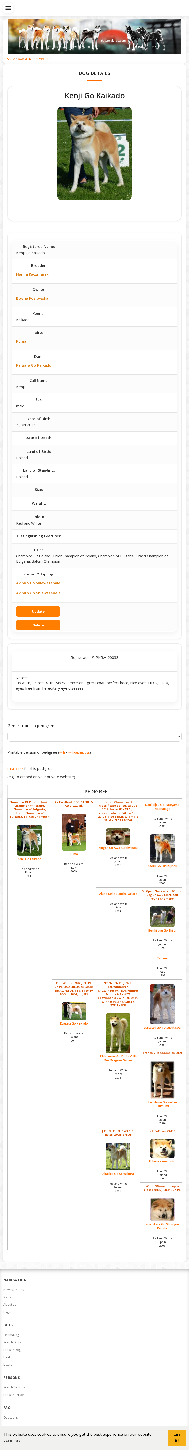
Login (7, 1312)
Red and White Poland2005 (162, 1174)
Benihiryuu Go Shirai (162, 930)
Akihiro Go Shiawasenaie (38, 582)
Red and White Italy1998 (162, 971)
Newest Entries (13, 1290)
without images (79, 752)
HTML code (15, 769)
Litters (7, 1364)
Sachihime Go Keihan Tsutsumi (162, 1104)
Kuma (21, 341)
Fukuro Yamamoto (162, 1161)
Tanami (162, 958)
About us (9, 1304)
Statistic (8, 1297)
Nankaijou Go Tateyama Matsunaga (162, 807)
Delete (38, 625)
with (62, 752)
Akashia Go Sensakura (118, 1174)
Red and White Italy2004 (118, 907)
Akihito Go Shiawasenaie (38, 592)
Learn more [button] (12, 1440)
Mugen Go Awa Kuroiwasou (118, 848)
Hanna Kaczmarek (32, 274)
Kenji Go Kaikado (29, 859)
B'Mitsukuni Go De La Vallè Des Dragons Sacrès (118, 1058)
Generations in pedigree (30, 725)
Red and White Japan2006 (118, 861)
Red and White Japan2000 (162, 879)
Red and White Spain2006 (162, 1241)
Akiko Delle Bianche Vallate (118, 894)
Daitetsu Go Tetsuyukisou (162, 1028)
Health (8, 1357)
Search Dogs (12, 1342)
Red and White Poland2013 (29, 872)
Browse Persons (14, 1395)
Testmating (11, 1335)
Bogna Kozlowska (32, 298)
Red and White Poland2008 (118, 1187)
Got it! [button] (176, 1437)
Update (38, 611)
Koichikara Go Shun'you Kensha (162, 1226)
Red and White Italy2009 (73, 867)
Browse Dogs (12, 1350)
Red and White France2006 (118, 1073)
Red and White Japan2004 (162, 1119)
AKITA (11, 59)
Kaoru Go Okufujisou (162, 866)
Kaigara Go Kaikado (33, 365)
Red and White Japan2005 (162, 822)
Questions (10, 1417)
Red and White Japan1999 (162, 944)
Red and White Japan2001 (162, 1041)
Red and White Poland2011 (73, 1036)
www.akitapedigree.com (34, 59)
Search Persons (14, 1387)
